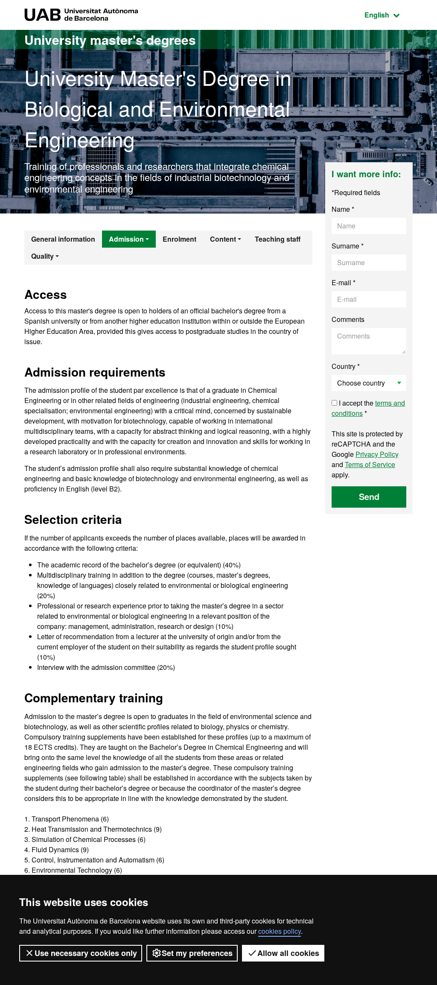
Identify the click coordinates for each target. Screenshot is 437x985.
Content (223, 239)
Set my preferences (197, 953)
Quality (42, 256)
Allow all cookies (288, 953)
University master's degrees (110, 39)
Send (369, 496)
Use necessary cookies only (86, 953)
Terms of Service (370, 464)
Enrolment (179, 239)
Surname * (348, 246)
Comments (348, 319)
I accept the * (368, 408)
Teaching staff (277, 239)
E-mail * (343, 282)
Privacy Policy (377, 454)
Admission (126, 239)
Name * (343, 209)
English (388, 14)
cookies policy (279, 931)
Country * (346, 366)
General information (63, 239)
